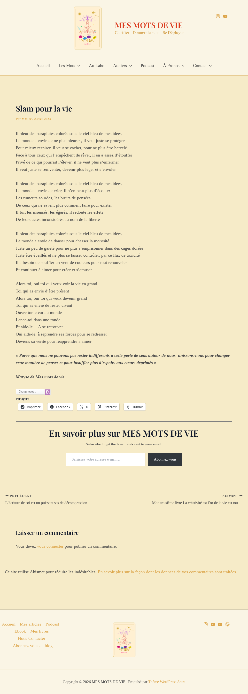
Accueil (43, 65)
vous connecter (50, 546)
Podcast (147, 65)
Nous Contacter (31, 638)
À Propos (171, 65)
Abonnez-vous (165, 459)
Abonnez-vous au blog (33, 645)
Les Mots (67, 65)
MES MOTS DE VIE (149, 25)
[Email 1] (220, 624)
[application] (77, 65)
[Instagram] (218, 16)
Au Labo (96, 65)
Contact (200, 65)
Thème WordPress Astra (166, 682)
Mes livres (39, 631)
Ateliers (120, 65)
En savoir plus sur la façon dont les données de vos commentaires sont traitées (167, 571)
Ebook (20, 631)
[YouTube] (225, 16)
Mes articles (30, 624)
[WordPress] (227, 624)
